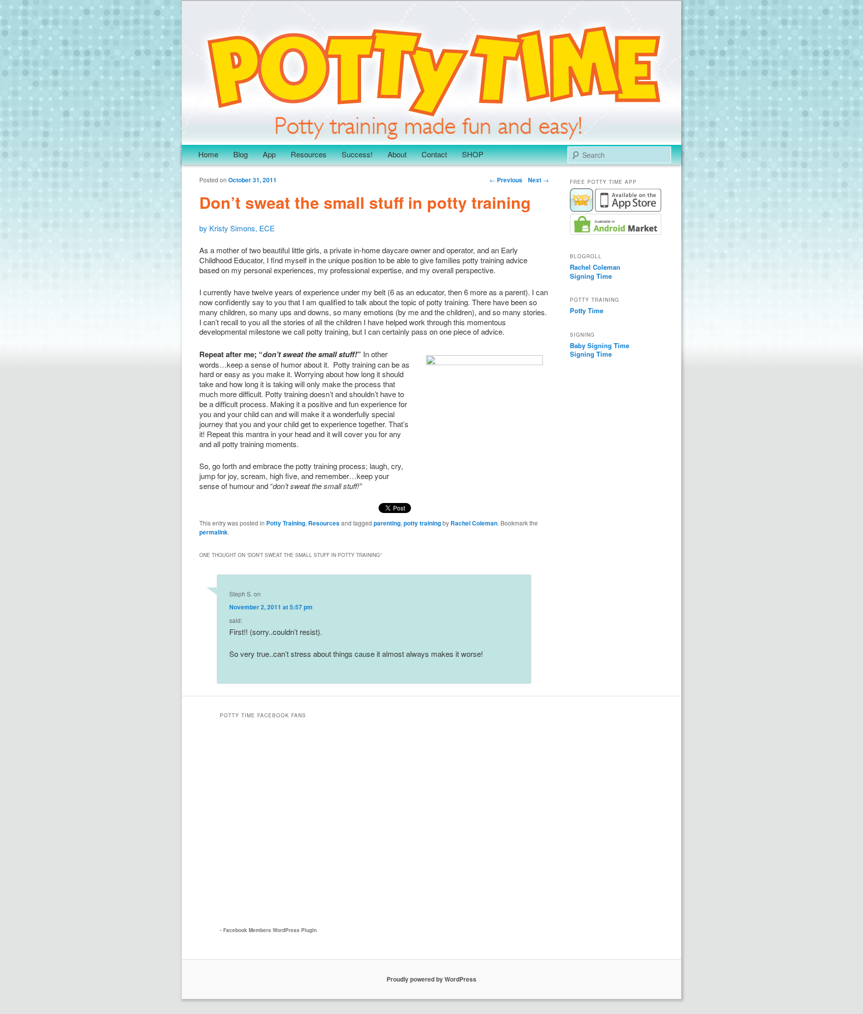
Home (208, 154)
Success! (357, 154)
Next (538, 179)
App (269, 154)
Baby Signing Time (599, 345)
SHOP (472, 154)
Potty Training (285, 522)
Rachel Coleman (473, 522)
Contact (434, 154)
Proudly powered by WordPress (431, 979)
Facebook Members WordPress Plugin (270, 930)
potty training (422, 522)
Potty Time (586, 310)
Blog (240, 154)
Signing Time (591, 276)
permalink (213, 531)
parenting (387, 522)
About (397, 154)
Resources (309, 154)
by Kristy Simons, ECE (237, 228)
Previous (505, 179)
